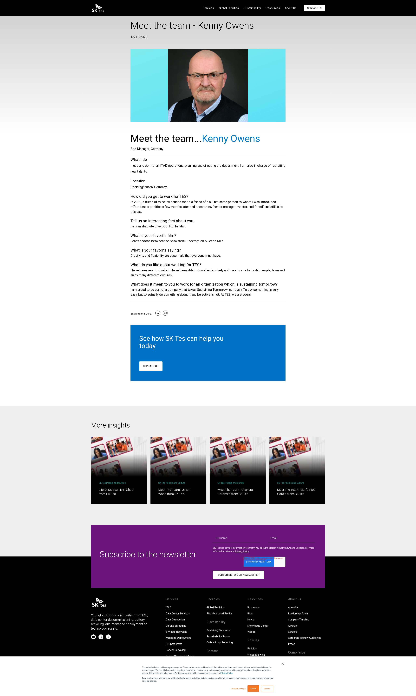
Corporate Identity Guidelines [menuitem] (304, 637)
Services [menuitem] (208, 8)
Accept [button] (253, 688)
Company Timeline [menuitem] (298, 619)
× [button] (283, 662)
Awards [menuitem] (292, 625)
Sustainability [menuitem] (252, 8)
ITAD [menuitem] (168, 607)
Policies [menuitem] (252, 648)
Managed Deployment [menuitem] (178, 637)
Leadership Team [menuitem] (298, 613)
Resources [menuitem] (273, 8)
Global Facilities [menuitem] (229, 8)
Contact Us (314, 8)
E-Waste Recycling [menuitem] (176, 631)
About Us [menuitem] (291, 8)
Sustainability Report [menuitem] (218, 636)
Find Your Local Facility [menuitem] (220, 613)
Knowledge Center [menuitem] (257, 625)
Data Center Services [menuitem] (178, 613)
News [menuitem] (250, 619)
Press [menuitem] (291, 644)
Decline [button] (267, 688)
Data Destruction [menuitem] (175, 619)
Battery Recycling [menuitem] (176, 650)
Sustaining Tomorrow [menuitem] (218, 630)
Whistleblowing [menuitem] (256, 654)
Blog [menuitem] (250, 613)
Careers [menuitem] (292, 631)
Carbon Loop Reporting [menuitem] (220, 642)
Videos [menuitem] (251, 631)
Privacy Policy (226, 673)
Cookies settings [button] (238, 688)
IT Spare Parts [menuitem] (174, 644)
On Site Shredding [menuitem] (176, 625)
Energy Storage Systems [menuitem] (180, 656)
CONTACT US (150, 366)
